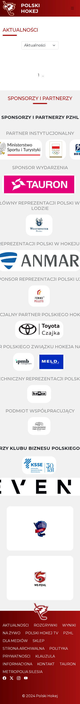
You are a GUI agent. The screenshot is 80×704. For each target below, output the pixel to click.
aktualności (16, 625)
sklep (38, 641)
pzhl (68, 633)
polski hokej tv (41, 633)
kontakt (46, 664)
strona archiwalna (23, 648)
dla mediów (15, 641)
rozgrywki (45, 625)
